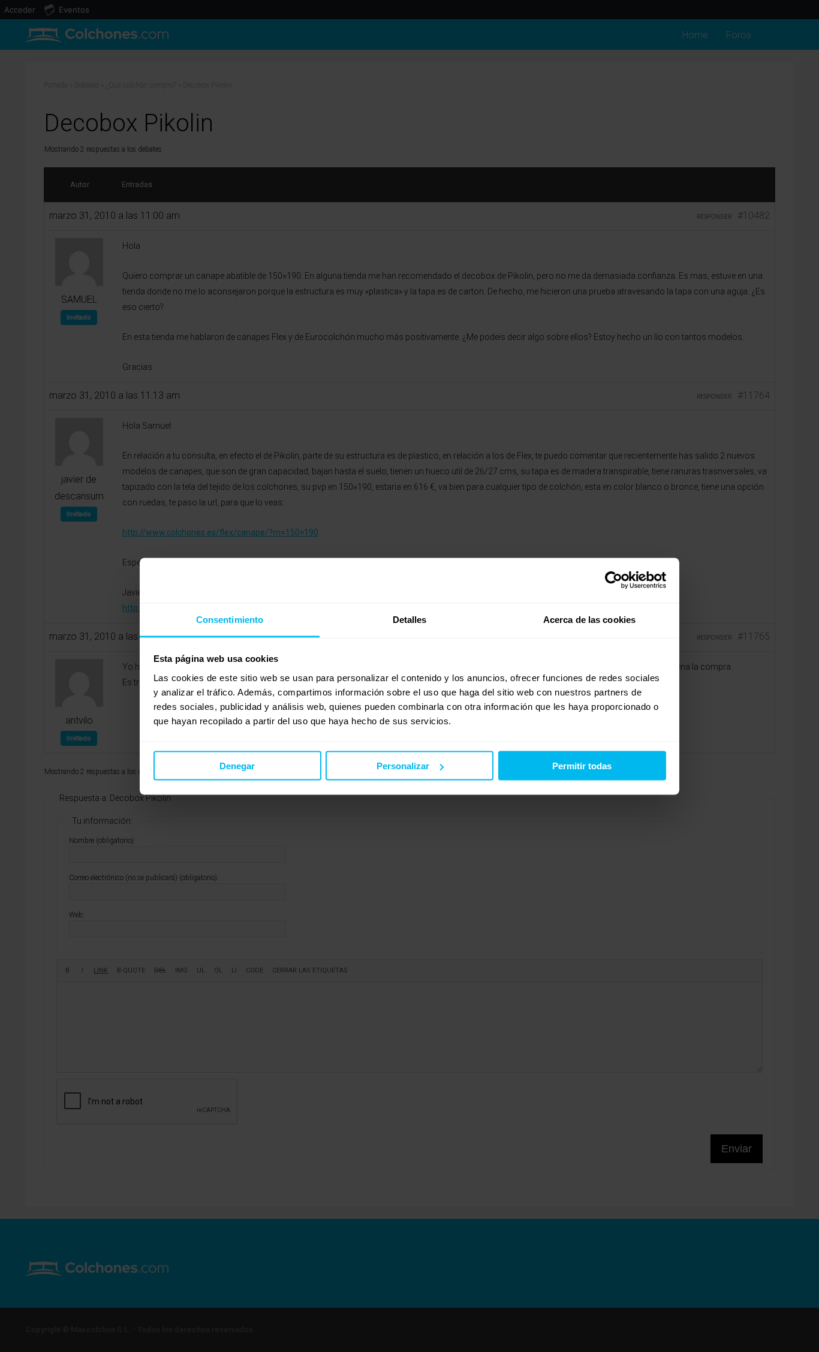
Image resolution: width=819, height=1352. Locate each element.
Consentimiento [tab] (229, 619)
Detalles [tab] (410, 619)
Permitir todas (582, 766)
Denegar (237, 766)
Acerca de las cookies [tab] (589, 619)
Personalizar (403, 766)
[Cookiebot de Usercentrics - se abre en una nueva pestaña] (613, 580)
